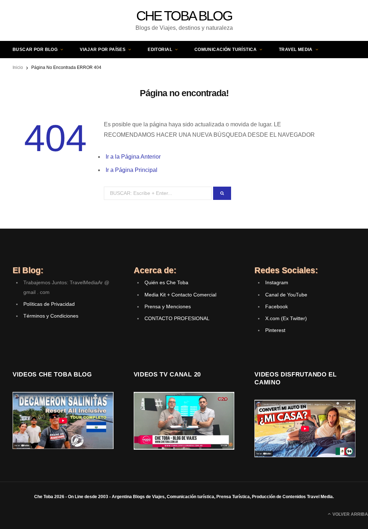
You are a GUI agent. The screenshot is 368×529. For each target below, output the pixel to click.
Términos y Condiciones (50, 316)
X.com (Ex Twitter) (286, 318)
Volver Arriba (349, 514)
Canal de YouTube (286, 295)
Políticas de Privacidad (49, 304)
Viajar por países (102, 49)
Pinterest (275, 330)
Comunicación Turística (225, 49)
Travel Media (296, 49)
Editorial (160, 49)
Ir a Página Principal (131, 170)
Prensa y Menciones (167, 306)
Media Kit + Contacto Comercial (180, 295)
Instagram (276, 282)
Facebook (276, 306)
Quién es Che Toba (166, 282)
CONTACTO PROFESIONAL (177, 318)
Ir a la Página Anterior (133, 157)
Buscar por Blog (35, 49)
